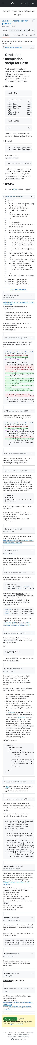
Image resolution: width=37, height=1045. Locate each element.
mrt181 (6, 338)
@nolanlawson (8, 558)
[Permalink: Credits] (3, 183)
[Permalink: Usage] (3, 86)
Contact (15, 1034)
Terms (5, 1033)
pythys (6, 799)
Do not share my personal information (18, 1036)
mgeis (6, 471)
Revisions (18, 35)
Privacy (11, 1033)
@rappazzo (20, 593)
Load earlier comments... (18, 289)
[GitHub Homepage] (12, 1039)
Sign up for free (10, 1019)
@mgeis (6, 577)
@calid (20, 712)
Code (7, 35)
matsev (6, 989)
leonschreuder (9, 866)
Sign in (23, 3)
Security (17, 1033)
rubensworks (8, 529)
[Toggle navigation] (3, 3)
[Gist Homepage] (12, 3)
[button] (29, 30)
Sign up (31, 3)
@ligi (15, 189)
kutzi (5, 454)
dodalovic (7, 954)
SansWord (7, 295)
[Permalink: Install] (3, 141)
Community (30, 1033)
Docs (9, 1034)
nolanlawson (7, 21)
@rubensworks (19, 558)
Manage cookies (24, 1034)
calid (5, 573)
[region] (18, 121)
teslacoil (7, 551)
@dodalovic (7, 980)
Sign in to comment (16, 1024)
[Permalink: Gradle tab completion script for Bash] (3, 58)
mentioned (11, 712)
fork (7, 786)
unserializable (9, 669)
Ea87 (5, 782)
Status (23, 1033)
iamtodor (7, 917)
